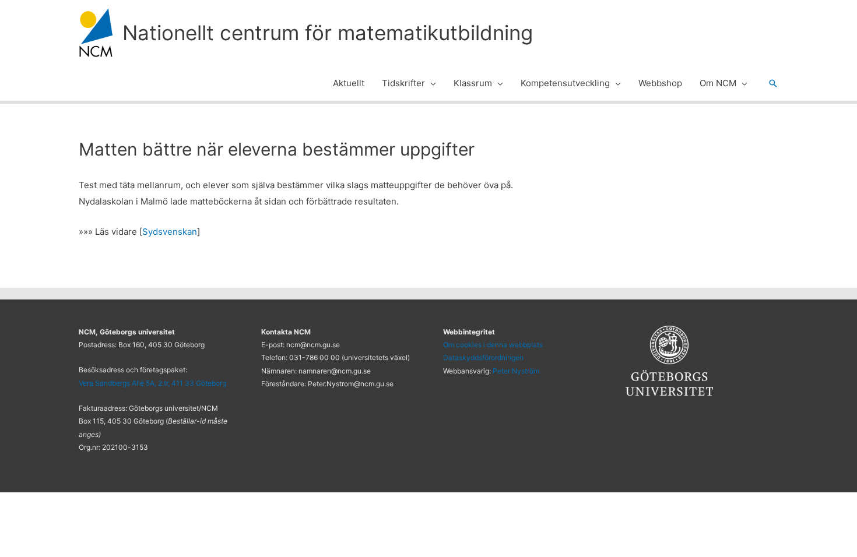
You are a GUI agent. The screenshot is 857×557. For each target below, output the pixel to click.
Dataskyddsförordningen (483, 357)
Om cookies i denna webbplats (493, 344)
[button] (430, 83)
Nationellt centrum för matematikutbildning (327, 32)
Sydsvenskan (169, 231)
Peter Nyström (516, 370)
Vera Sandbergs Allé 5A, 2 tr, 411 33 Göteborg (152, 383)
